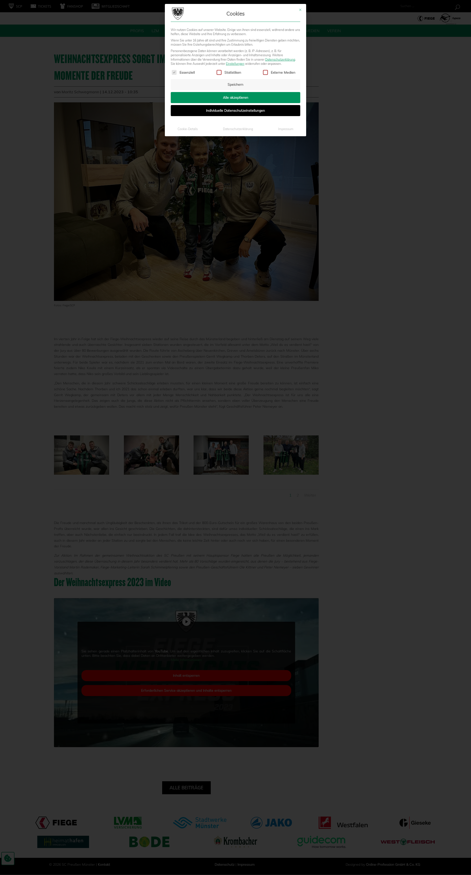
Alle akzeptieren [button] (235, 97)
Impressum (285, 129)
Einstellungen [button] (235, 64)
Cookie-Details (188, 129)
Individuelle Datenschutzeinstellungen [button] (235, 110)
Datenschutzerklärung (280, 59)
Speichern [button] (235, 84)
